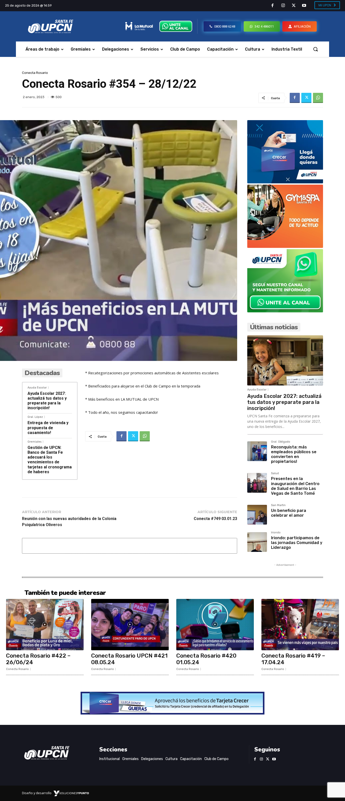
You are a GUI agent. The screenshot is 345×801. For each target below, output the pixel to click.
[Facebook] (272, 6)
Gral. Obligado (280, 441)
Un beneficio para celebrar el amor (288, 513)
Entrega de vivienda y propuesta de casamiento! (48, 427)
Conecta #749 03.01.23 (215, 518)
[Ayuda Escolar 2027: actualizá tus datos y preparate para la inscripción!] (285, 360)
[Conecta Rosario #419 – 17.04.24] (300, 624)
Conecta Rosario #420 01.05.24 (206, 659)
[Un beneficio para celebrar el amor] (257, 515)
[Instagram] (283, 6)
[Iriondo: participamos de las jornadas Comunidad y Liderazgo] (257, 542)
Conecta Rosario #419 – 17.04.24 (293, 659)
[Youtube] (304, 6)
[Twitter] (293, 6)
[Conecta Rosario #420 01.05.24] (215, 624)
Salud (275, 473)
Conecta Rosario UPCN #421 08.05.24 (129, 659)
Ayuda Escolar (37, 387)
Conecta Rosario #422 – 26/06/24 (38, 659)
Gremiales (34, 441)
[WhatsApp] (318, 98)
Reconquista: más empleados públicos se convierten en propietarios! (293, 454)
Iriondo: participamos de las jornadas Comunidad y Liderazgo (296, 542)
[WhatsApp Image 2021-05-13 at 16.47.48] (285, 246)
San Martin (278, 505)
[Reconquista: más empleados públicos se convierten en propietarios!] (257, 451)
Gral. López (35, 417)
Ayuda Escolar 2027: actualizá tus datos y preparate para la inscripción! (47, 400)
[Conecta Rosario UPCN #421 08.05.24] (130, 624)
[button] (315, 49)
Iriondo (276, 532)
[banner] (285, 311)
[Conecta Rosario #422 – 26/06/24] (45, 624)
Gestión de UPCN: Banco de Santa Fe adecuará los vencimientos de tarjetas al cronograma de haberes (50, 459)
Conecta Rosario (35, 72)
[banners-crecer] (285, 182)
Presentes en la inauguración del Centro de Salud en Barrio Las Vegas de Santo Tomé (295, 486)
